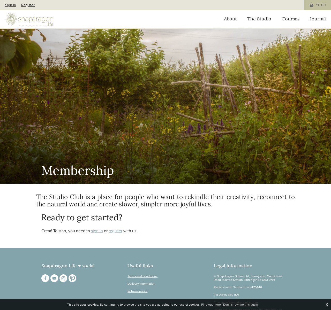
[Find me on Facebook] (45, 278)
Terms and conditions (142, 276)
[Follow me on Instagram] (63, 278)
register (115, 231)
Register (28, 5)
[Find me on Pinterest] (72, 278)
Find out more (211, 304)
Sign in (10, 5)
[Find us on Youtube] (54, 278)
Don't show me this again (240, 304)
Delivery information (141, 283)
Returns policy (137, 291)
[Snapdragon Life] (29, 19)
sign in (97, 231)
